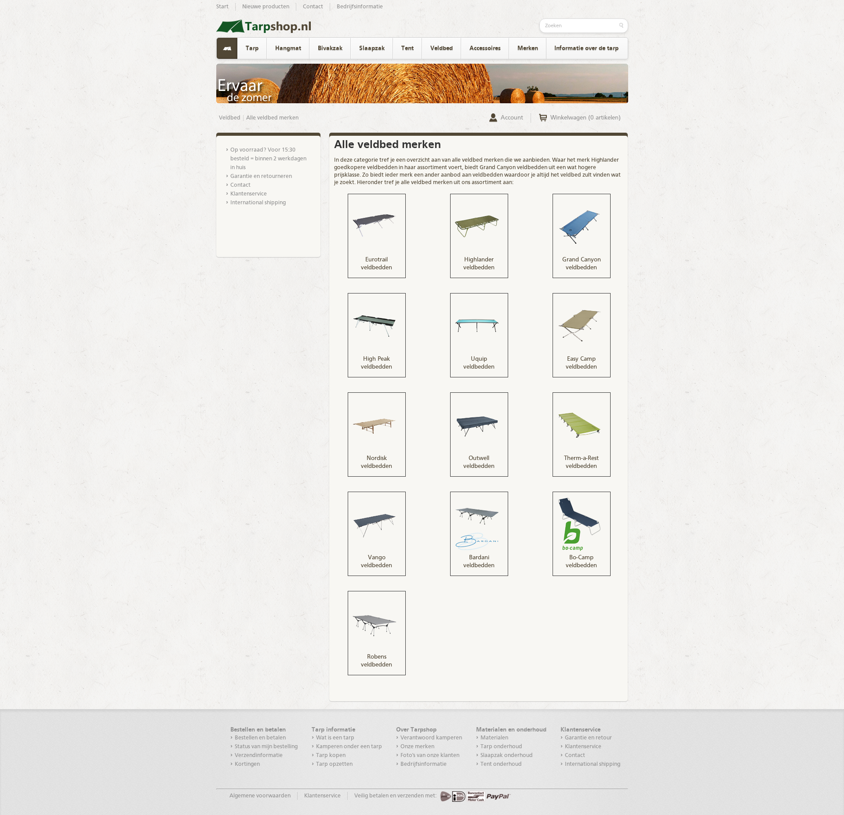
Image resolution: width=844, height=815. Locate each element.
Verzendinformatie (259, 755)
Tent (407, 48)
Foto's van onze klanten (429, 755)
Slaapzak (372, 48)
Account (512, 118)
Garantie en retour (588, 738)
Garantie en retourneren (261, 176)
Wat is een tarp (335, 738)
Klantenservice (248, 194)
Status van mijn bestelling (266, 747)
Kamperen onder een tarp (349, 747)
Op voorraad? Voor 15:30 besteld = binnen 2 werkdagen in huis (268, 158)
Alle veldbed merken (272, 118)
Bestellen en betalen (260, 738)
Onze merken (417, 747)
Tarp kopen (331, 755)
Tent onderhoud (501, 764)
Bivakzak (330, 48)
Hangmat (288, 48)
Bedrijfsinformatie (360, 7)
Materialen (494, 738)
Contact (313, 7)
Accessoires (485, 48)
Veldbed (441, 48)
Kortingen (247, 764)
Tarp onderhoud (501, 747)
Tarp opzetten (334, 764)
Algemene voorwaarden (260, 796)
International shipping (258, 203)
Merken (527, 48)
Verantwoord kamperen (431, 738)
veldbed (472, 160)
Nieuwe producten (265, 7)
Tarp (252, 48)
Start (222, 7)
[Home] (227, 48)
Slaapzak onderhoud (506, 755)
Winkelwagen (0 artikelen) (585, 118)
